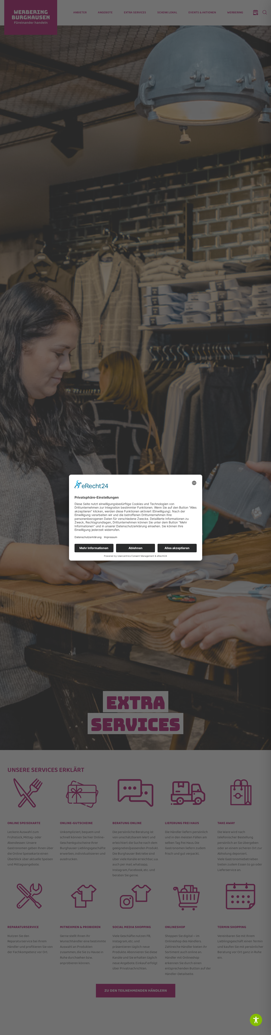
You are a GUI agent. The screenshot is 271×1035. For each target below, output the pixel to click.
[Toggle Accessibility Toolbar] (256, 1020)
